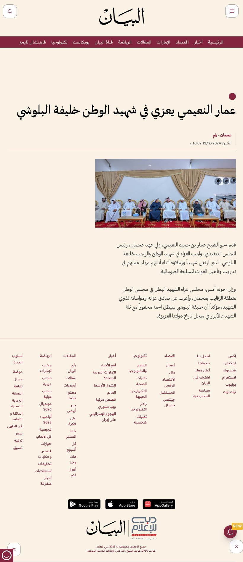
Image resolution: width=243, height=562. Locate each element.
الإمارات (163, 42)
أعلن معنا (203, 370)
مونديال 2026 (45, 406)
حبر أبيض (71, 408)
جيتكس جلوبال (169, 402)
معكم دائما (72, 395)
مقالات (71, 378)
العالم (111, 392)
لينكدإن (230, 363)
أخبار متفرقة (45, 481)
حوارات (46, 443)
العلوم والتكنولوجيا (138, 368)
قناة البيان (104, 42)
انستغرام (229, 377)
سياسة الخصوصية (201, 393)
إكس (232, 356)
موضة (18, 371)
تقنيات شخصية (140, 419)
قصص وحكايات (44, 454)
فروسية (45, 429)
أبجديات (70, 385)
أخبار (198, 42)
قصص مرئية (106, 399)
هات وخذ (73, 459)
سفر (19, 433)
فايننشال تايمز (33, 42)
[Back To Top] (236, 546)
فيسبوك (229, 370)
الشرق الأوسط (105, 385)
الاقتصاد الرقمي (168, 382)
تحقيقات (44, 463)
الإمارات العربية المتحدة (104, 375)
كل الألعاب (43, 436)
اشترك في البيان (202, 380)
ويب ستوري (107, 406)
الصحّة (17, 393)
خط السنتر (71, 434)
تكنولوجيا (59, 42)
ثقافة (18, 386)
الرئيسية (215, 42)
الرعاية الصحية (17, 403)
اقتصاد (182, 42)
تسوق (18, 447)
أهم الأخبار (108, 365)
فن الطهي (15, 426)
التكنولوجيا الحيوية (138, 394)
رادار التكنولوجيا (138, 406)
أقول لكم (72, 472)
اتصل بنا (203, 356)
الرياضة (125, 42)
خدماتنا (204, 363)
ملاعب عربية (46, 381)
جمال (18, 379)
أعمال (170, 365)
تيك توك (229, 391)
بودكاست (81, 42)
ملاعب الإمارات (45, 368)
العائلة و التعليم (16, 416)
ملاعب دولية (46, 394)
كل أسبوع (71, 446)
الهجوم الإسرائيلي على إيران (102, 416)
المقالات (144, 42)
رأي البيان (72, 368)
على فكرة (72, 421)
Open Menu (232, 11)
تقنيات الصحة (141, 381)
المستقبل (167, 392)
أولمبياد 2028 (45, 419)
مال (172, 372)
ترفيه (18, 440)
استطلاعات (43, 470)
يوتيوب (231, 384)
